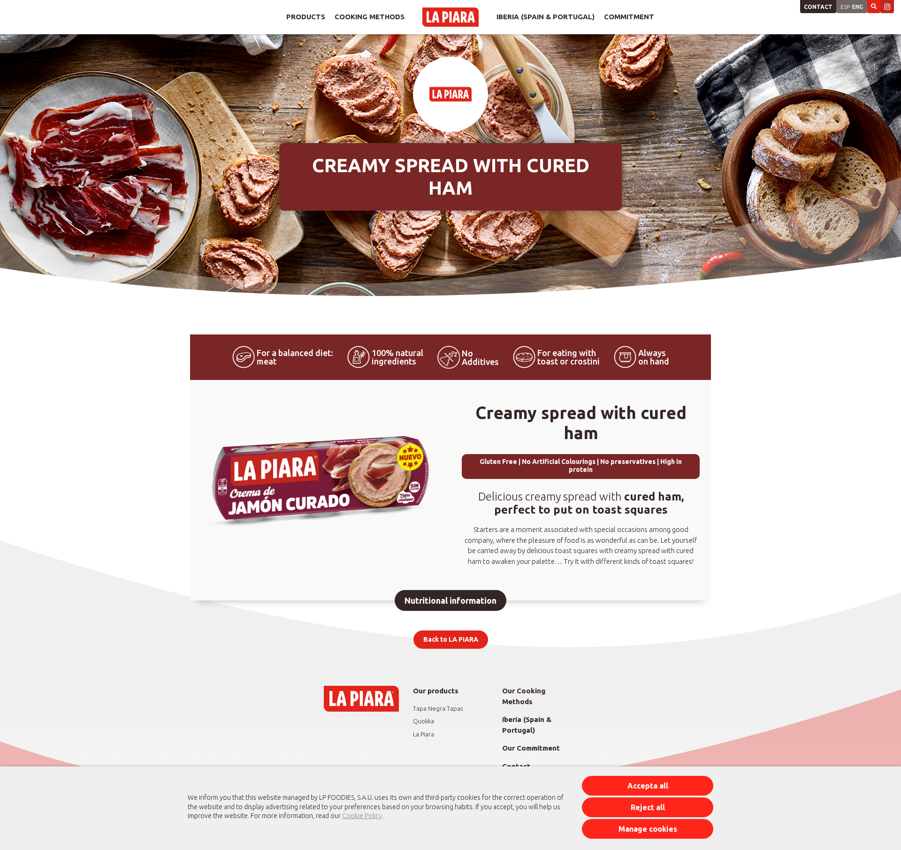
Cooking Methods (370, 17)
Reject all (648, 807)
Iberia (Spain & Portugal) (545, 17)
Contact (818, 7)
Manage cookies (647, 829)
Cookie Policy (362, 816)
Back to (450, 639)
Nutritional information (450, 600)
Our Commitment (531, 748)
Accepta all (647, 786)
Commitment (629, 17)
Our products (435, 691)
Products (305, 17)
